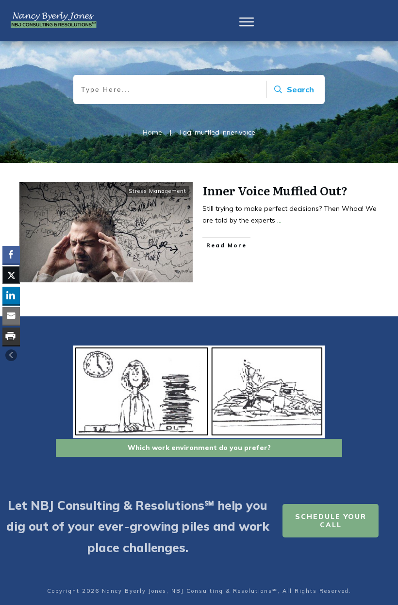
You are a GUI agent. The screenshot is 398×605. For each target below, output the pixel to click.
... (279, 220)
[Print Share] (11, 336)
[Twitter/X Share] (11, 275)
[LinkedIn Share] (11, 295)
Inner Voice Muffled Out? (275, 190)
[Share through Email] (11, 316)
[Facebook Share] (11, 254)
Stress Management (157, 191)
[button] (11, 355)
